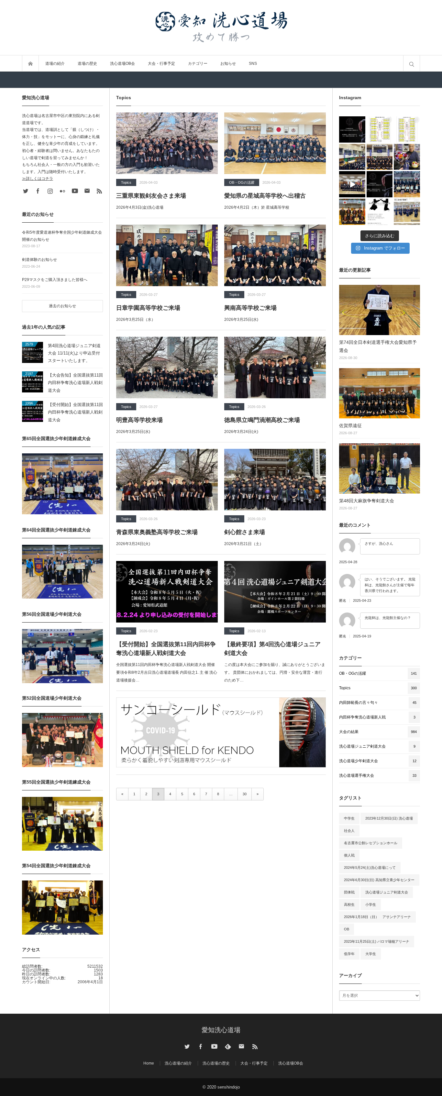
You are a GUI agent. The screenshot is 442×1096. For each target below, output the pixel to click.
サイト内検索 (411, 63)
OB (346, 929)
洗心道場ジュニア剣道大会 (386, 892)
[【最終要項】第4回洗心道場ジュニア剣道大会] (275, 592)
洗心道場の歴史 (216, 1063)
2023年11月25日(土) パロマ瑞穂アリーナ (376, 941)
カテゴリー (197, 63)
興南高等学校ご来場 (250, 308)
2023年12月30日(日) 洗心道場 (389, 818)
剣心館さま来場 (244, 532)
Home (148, 1063)
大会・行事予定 (161, 63)
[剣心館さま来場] (275, 479)
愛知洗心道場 (221, 1030)
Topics (126, 182)
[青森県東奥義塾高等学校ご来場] (167, 479)
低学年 (349, 954)
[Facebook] (37, 190)
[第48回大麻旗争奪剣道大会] (379, 468)
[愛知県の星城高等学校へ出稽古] (275, 143)
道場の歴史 (87, 63)
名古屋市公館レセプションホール (370, 843)
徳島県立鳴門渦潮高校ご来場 (262, 420)
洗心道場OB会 (122, 63)
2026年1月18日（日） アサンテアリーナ (377, 917)
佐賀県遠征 (350, 425)
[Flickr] (62, 190)
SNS (253, 63)
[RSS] (99, 190)
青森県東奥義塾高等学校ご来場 (157, 532)
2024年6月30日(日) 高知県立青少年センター (379, 880)
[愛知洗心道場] (221, 28)
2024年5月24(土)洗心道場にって (370, 867)
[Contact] (87, 190)
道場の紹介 (55, 63)
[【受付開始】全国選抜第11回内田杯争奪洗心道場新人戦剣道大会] (167, 592)
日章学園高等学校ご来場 (148, 308)
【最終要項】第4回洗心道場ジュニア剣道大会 (272, 648)
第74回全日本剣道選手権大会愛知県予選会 (378, 346)
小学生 (370, 904)
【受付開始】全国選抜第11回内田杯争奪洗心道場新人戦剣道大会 (166, 648)
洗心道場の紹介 (178, 1063)
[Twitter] (25, 190)
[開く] (352, 129)
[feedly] (227, 1046)
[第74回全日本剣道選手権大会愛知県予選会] (379, 310)
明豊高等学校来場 (139, 420)
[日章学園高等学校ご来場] (167, 255)
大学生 (370, 954)
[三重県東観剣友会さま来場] (167, 143)
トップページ (30, 63)
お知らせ (228, 63)
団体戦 (349, 892)
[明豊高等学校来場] (167, 367)
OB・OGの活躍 (241, 182)
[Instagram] (50, 190)
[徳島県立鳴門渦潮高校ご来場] (275, 367)
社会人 (349, 831)
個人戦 (349, 855)
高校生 (349, 904)
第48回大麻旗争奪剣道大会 (366, 500)
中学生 (349, 818)
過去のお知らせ (62, 306)
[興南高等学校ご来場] (275, 255)
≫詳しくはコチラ (37, 178)
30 (245, 794)
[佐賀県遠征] (379, 393)
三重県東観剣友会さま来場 (151, 195)
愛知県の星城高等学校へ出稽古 (265, 195)
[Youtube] (74, 190)
